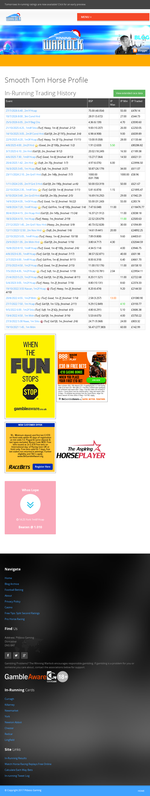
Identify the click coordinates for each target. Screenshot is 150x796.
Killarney (10, 704)
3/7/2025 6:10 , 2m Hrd (19, 151)
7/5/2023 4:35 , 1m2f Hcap (21, 271)
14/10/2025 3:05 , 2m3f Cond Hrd (25, 133)
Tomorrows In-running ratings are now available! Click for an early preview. (45, 4)
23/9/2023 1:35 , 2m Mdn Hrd (23, 242)
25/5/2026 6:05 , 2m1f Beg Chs (23, 122)
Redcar (9, 734)
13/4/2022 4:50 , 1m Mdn (20, 315)
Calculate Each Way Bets (19, 770)
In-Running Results (16, 758)
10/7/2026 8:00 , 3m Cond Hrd (23, 116)
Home (8, 578)
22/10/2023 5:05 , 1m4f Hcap (22, 236)
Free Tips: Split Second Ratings (22, 613)
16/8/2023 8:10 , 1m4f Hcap (22, 248)
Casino (8, 607)
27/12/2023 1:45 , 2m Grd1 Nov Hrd (26, 224)
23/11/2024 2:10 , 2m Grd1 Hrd (23, 174)
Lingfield (9, 740)
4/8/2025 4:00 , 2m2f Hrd (20, 145)
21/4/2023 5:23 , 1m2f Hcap (22, 277)
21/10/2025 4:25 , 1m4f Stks (22, 128)
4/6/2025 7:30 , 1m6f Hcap (21, 157)
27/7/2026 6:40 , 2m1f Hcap (21, 110)
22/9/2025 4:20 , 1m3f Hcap (22, 139)
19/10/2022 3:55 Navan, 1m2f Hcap (26, 288)
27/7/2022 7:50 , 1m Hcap (20, 304)
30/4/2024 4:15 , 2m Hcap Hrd (23, 213)
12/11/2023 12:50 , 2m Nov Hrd (24, 230)
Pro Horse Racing (15, 619)
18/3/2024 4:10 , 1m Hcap (20, 219)
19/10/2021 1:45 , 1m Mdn (21, 327)
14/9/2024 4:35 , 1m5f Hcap (22, 201)
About (8, 595)
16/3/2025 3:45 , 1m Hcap (20, 168)
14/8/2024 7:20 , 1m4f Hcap (22, 207)
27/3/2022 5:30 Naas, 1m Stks (23, 321)
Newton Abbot (13, 722)
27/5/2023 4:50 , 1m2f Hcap (22, 265)
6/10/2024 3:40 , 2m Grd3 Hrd (23, 195)
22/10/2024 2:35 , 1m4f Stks (22, 189)
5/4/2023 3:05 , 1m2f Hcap (21, 283)
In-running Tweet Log (17, 775)
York (7, 716)
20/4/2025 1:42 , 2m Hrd (20, 163)
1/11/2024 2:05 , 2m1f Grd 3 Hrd (24, 184)
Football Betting (14, 589)
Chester (9, 728)
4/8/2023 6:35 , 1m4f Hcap (21, 254)
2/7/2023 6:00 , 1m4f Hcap (21, 259)
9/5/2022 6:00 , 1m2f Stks (20, 309)
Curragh (9, 699)
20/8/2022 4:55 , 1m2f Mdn (21, 298)
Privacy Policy (13, 601)
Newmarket (11, 710)
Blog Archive (12, 584)
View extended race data (129, 93)
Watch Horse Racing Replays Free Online (28, 764)
